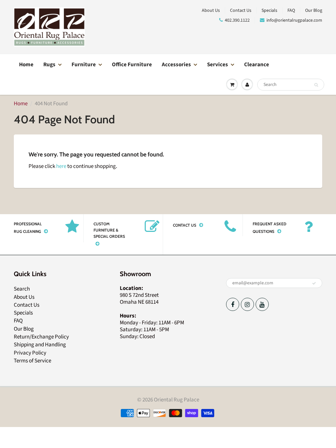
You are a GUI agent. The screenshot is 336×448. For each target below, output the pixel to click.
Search (22, 289)
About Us (211, 10)
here (61, 166)
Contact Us (240, 10)
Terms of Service (32, 361)
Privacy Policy (30, 353)
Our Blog (313, 10)
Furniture (84, 65)
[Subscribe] (314, 283)
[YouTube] (262, 304)
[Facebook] (232, 304)
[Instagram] (247, 304)
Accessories (176, 65)
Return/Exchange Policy (41, 337)
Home (26, 65)
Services (217, 65)
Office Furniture (132, 65)
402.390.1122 (237, 20)
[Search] (316, 85)
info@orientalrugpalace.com (294, 20)
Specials (269, 10)
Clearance (256, 65)
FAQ (291, 10)
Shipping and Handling (40, 345)
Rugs (49, 65)
